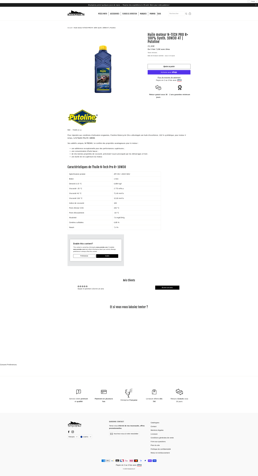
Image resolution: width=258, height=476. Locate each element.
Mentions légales (157, 430)
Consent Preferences (8, 365)
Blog (159, 14)
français (72, 437)
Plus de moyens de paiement (169, 77)
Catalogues (155, 422)
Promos (153, 14)
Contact (153, 426)
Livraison (154, 434)
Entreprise (129, 400)
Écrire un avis (167, 287)
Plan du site (155, 445)
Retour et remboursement (160, 453)
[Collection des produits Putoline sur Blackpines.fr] (83, 125)
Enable (107, 256)
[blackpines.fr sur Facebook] (69, 431)
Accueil (70, 27)
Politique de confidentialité (161, 449)
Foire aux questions (158, 441)
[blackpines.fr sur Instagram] (72, 431)
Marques (143, 14)
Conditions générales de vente (162, 438)
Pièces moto (102, 14)
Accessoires (114, 14)
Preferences (84, 256)
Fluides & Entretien (129, 14)
